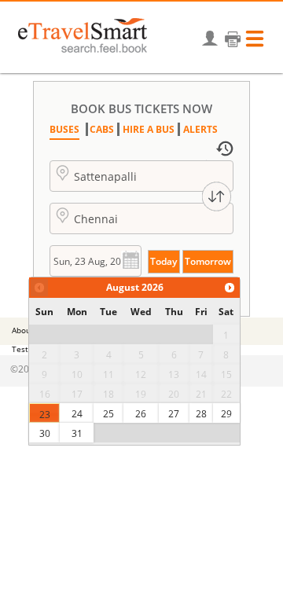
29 (226, 413)
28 (201, 413)
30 (44, 433)
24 (77, 413)
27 (173, 413)
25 (108, 413)
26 (140, 413)
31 (77, 433)
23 (44, 414)
